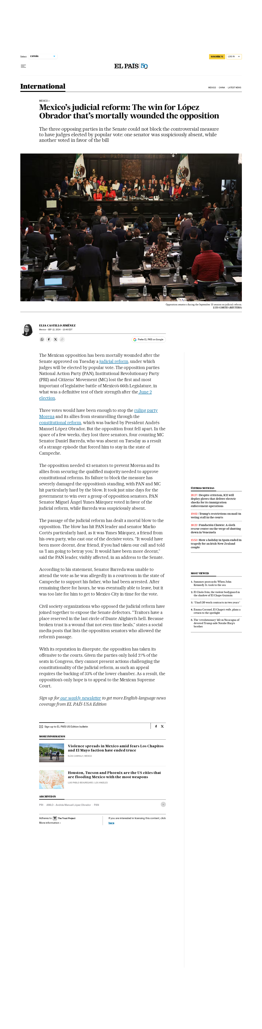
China (222, 87)
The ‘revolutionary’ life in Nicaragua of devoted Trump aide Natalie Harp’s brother (216, 623)
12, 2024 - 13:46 (60, 329)
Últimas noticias (202, 488)
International (42, 86)
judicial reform (113, 361)
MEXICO (43, 101)
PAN (96, 804)
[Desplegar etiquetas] (163, 804)
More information (49, 822)
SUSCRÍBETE (217, 56)
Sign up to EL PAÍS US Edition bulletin (66, 726)
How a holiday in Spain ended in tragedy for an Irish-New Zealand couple (216, 543)
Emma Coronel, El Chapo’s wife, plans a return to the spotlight (217, 611)
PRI (41, 804)
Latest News (234, 87)
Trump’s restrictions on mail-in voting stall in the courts (216, 515)
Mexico (212, 87)
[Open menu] (23, 66)
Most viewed (200, 573)
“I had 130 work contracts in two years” (217, 602)
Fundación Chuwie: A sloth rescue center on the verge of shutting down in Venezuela (216, 528)
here (111, 822)
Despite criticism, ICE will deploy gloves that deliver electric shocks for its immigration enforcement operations (213, 500)
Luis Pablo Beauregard (80, 782)
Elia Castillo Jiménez (57, 325)
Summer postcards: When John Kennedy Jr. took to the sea (212, 583)
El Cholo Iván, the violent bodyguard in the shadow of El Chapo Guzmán (217, 593)
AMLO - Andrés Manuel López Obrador (68, 804)
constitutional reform (60, 422)
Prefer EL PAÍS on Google (150, 339)
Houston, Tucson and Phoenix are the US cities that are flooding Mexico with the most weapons (114, 775)
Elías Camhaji (75, 756)
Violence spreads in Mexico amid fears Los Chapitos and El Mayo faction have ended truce (116, 748)
